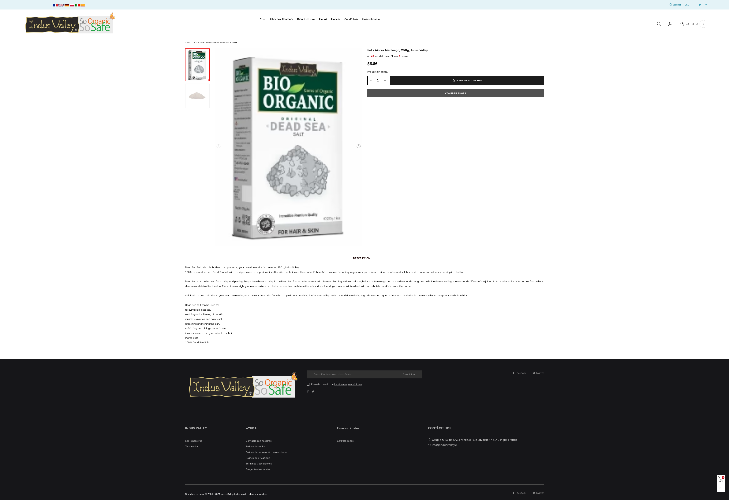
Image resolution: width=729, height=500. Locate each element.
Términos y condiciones (259, 463)
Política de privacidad (258, 457)
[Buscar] (659, 24)
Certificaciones (345, 440)
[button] (218, 146)
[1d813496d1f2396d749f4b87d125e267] (288, 147)
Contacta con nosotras (258, 440)
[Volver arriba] (721, 488)
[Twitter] (700, 5)
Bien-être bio (305, 19)
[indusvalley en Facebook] (308, 391)
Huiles (335, 19)
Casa (263, 19)
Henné (323, 19)
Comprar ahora (455, 93)
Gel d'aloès (351, 19)
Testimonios (191, 446)
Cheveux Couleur (281, 19)
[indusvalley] (70, 23)
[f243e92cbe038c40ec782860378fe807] (197, 96)
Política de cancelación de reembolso (266, 452)
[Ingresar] (670, 24)
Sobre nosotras (193, 440)
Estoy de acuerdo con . (336, 384)
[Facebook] (706, 5)
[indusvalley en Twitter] (313, 391)
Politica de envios (255, 446)
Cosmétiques (370, 19)
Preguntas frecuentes (258, 469)
